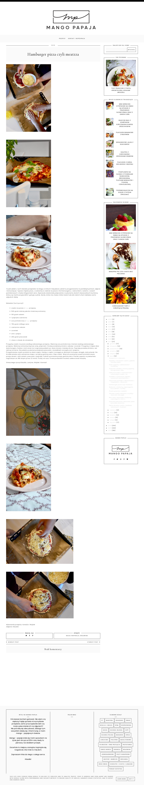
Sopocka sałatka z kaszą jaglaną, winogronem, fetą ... (121, 369)
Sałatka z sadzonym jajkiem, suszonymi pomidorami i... (120, 377)
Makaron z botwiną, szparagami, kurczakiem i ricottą (121, 387)
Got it (131, 779)
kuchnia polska (107, 735)
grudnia (113, 344)
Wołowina (84, 635)
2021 (110, 332)
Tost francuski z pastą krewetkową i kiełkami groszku (121, 90)
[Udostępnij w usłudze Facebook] (30, 635)
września (113, 351)
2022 (110, 329)
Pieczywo (114, 740)
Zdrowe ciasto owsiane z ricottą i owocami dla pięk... (121, 394)
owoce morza (106, 749)
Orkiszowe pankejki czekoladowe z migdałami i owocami (121, 381)
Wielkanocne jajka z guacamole (124, 143)
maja (112, 412)
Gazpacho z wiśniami (117, 358)
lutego (112, 420)
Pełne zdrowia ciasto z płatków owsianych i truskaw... (120, 406)
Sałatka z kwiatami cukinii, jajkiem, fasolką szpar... (122, 361)
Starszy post (92, 642)
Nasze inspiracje (72, 635)
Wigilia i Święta (106, 725)
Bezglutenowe (125, 740)
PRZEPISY (62, 38)
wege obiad (103, 764)
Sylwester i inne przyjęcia (110, 744)
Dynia (128, 735)
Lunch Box (104, 740)
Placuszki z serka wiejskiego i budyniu (124, 163)
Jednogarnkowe (108, 754)
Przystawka (127, 744)
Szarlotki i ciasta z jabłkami (121, 764)
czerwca (113, 410)
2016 (110, 425)
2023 (110, 327)
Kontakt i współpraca (76, 38)
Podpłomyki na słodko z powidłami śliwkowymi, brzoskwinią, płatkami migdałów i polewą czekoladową (124, 178)
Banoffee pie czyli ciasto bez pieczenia (121, 273)
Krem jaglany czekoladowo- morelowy (119, 365)
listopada (113, 346)
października (115, 349)
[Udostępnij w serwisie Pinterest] (32, 635)
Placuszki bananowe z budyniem (124, 133)
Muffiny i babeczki (111, 759)
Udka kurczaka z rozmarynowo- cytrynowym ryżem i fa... (121, 373)
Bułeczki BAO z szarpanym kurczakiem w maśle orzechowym (124, 123)
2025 (110, 322)
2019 (110, 337)
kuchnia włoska (116, 730)
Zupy (127, 730)
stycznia (113, 422)
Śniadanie (119, 720)
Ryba (117, 725)
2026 (110, 319)
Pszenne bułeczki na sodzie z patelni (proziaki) (124, 192)
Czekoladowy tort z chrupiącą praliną (121, 307)
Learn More (121, 779)
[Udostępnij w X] (26, 635)
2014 (110, 430)
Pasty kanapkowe (123, 754)
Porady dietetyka (115, 769)
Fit (102, 720)
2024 (110, 324)
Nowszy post (13, 642)
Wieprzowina (126, 725)
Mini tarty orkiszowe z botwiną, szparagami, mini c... (120, 398)
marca (112, 417)
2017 (110, 342)
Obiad (128, 720)
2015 (110, 428)
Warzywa (109, 720)
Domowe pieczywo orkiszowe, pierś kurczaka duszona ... (122, 402)
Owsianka (124, 759)
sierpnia (113, 354)
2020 (110, 334)
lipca (112, 356)
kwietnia (113, 415)
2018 (110, 339)
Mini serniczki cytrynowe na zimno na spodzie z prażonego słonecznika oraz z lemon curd (124, 109)
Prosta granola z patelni (118, 391)
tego (27, 308)
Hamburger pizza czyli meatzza (120, 385)
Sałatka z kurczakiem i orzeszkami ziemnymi (124, 154)
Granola (117, 749)
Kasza (105, 730)
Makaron (119, 735)
